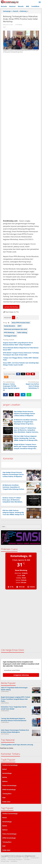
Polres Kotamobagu (9, 785)
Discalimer (14, 861)
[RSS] (6, 377)
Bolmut (5, 781)
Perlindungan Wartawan (15, 859)
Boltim (4, 777)
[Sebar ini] (5, 394)
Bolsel (4, 769)
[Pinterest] (28, 374)
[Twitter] (23, 374)
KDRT (19, 326)
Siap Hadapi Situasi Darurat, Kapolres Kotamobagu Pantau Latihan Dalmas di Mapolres (24, 413)
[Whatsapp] (28, 394)
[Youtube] (32, 374)
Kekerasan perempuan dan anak (15, 329)
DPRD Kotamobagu (9, 789)
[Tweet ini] (11, 394)
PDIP (4, 798)
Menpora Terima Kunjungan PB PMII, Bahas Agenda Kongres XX (11, 386)
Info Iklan (27, 859)
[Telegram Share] (23, 394)
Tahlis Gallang (22, 332)
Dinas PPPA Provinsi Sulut (21, 323)
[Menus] (39, 2)
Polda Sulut (6, 802)
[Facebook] (18, 374)
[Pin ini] (17, 394)
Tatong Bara (6, 793)
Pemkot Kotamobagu (10, 765)
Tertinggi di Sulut (10, 336)
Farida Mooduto (9, 326)
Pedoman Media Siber (14, 858)
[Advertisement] (21, 136)
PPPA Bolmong (9, 332)
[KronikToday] (10, 2)
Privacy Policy (5, 861)
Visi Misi (3, 859)
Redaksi (3, 858)
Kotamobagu (7, 773)
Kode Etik (26, 858)
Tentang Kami (35, 858)
